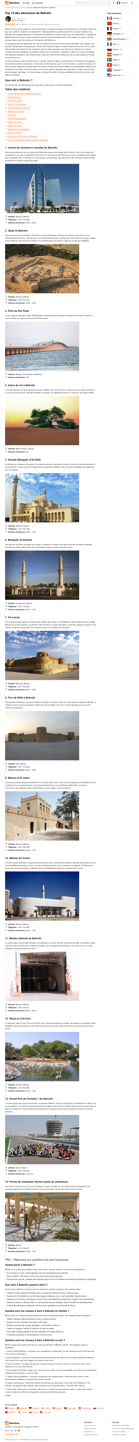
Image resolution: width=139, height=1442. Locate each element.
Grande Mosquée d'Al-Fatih (19, 107)
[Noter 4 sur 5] (12, 24)
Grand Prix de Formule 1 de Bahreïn (22, 136)
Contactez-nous (89, 1432)
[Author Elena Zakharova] (8, 18)
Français (124, 3)
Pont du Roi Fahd (15, 100)
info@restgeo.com (11, 1434)
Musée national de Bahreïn (19, 129)
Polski (35, 1412)
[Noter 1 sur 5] (6, 24)
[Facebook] (15, 1430)
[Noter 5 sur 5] (14, 24)
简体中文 (12, 1412)
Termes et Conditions (119, 1432)
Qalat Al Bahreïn (14, 97)
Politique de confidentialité (120, 1425)
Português (72, 1408)
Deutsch (35, 1408)
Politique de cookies (118, 1435)
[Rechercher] (108, 3)
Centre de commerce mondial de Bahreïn (24, 93)
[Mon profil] (132, 3)
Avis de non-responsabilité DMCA (123, 1428)
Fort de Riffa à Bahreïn (17, 118)
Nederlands (86, 1408)
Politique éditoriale (90, 1428)
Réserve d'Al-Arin (15, 132)
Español (23, 1408)
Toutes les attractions (91, 1435)
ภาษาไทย (47, 1412)
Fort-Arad (12, 114)
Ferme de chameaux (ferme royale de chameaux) (28, 139)
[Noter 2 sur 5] (8, 24)
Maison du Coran (15, 125)
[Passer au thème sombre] (114, 3)
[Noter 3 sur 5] (10, 24)
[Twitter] (19, 1430)
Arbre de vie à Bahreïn (17, 104)
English (11, 1408)
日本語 (47, 1408)
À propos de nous (89, 1425)
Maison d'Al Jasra (15, 122)
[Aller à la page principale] (12, 3)
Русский (100, 1408)
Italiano (59, 1408)
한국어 (24, 1412)
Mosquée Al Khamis (16, 111)
